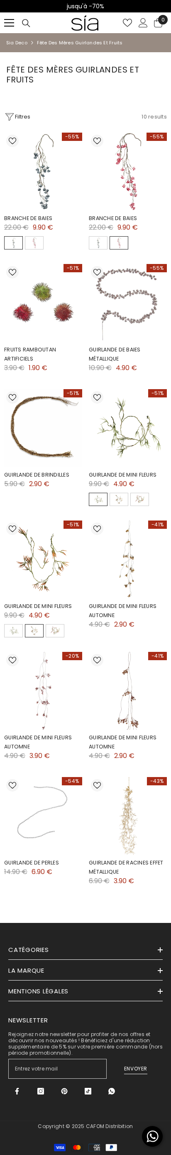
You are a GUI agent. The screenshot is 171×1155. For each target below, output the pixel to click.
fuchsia (34, 242)
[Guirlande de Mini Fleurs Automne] (128, 559)
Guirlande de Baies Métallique (115, 354)
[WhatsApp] (111, 1091)
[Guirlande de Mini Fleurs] (128, 428)
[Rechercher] (26, 23)
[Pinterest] (64, 1091)
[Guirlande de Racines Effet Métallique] (128, 816)
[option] (85, 6)
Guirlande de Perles (31, 862)
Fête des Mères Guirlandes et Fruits (80, 42)
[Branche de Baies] (43, 172)
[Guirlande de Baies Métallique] (128, 303)
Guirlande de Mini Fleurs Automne (122, 611)
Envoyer (135, 1068)
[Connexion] (143, 22)
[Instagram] (40, 1091)
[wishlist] (127, 22)
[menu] (9, 23)
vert (98, 499)
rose (139, 499)
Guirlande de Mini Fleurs (122, 474)
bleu (13, 242)
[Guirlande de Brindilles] (43, 428)
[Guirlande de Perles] (43, 816)
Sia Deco (16, 42)
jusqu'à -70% (85, 6)
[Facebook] (17, 1091)
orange (119, 499)
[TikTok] (88, 1091)
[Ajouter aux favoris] (12, 141)
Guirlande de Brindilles (36, 474)
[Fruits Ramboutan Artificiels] (43, 303)
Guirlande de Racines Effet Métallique (126, 867)
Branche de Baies (28, 218)
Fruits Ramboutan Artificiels (30, 354)
